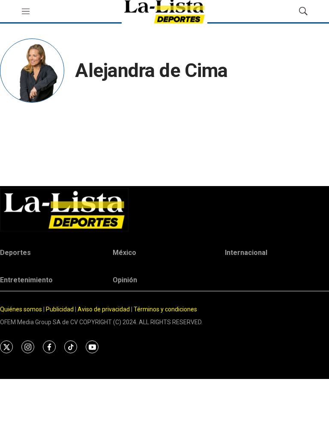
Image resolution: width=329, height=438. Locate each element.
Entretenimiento (26, 280)
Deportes (15, 253)
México (124, 253)
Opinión (125, 280)
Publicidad (60, 309)
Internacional (246, 253)
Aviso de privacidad (104, 309)
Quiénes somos (21, 309)
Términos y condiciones (165, 309)
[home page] (164, 209)
